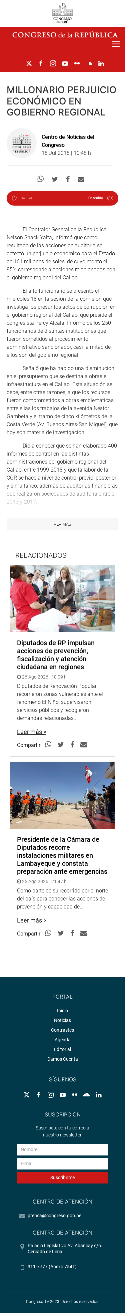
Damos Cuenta (62, 1059)
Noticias (62, 1020)
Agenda (63, 1039)
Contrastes (62, 1030)
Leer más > (31, 731)
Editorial (62, 1049)
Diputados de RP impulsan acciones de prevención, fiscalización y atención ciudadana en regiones (56, 655)
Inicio (62, 1010)
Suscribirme (62, 1177)
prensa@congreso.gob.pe (54, 1215)
